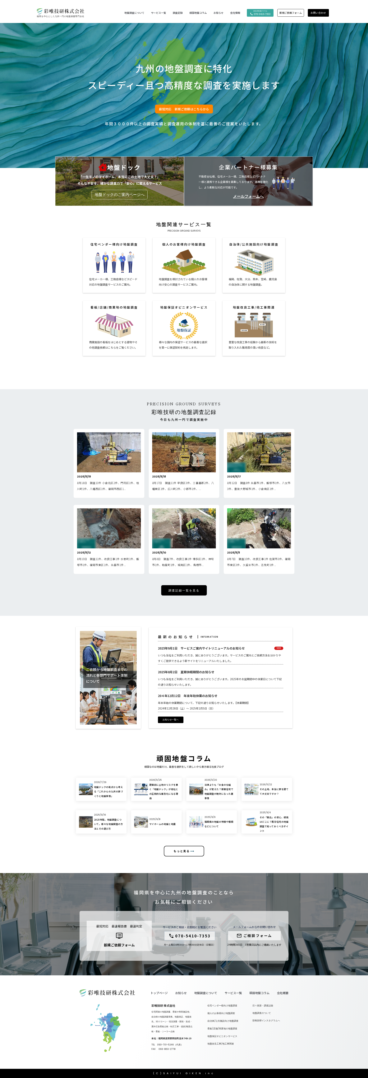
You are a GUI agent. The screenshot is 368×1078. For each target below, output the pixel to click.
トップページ (159, 993)
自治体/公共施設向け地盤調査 (222, 1020)
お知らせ (181, 993)
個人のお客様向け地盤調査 (221, 1013)
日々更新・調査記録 (262, 1005)
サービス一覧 (233, 993)
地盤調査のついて (261, 1013)
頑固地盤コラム (198, 13)
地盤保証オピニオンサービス (222, 1036)
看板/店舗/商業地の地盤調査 (222, 1028)
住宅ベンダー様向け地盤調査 (222, 1005)
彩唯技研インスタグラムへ (266, 1020)
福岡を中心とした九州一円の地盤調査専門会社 (60, 16)
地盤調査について (205, 993)
